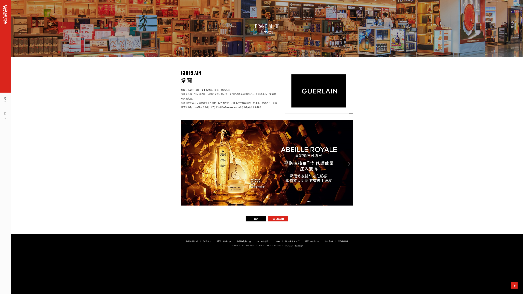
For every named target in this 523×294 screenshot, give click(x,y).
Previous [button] (186, 164)
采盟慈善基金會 (244, 241)
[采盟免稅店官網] (5, 14)
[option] (267, 163)
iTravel (277, 241)
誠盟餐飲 (207, 241)
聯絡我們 (329, 241)
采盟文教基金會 (224, 241)
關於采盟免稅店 (292, 241)
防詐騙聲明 (343, 241)
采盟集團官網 (192, 241)
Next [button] (348, 164)
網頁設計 (289, 245)
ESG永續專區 (262, 241)
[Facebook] (5, 113)
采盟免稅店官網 (16, 8)
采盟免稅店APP (312, 241)
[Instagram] (5, 118)
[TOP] (514, 283)
